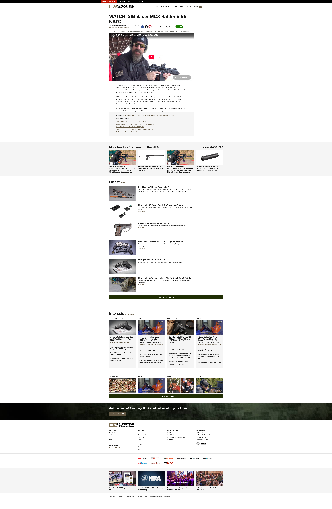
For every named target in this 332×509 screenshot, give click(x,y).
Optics (143, 212)
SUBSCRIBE (118, 414)
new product (188, 345)
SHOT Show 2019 (117, 27)
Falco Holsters (155, 344)
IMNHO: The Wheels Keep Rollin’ (153, 186)
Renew (124, 1)
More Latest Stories (173, 297)
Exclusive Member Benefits (203, 435)
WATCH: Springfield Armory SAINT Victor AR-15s (134, 129)
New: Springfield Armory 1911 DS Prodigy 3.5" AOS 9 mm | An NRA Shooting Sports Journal (180, 340)
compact (148, 115)
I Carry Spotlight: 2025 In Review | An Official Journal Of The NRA (149, 350)
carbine (153, 115)
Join (120, 1)
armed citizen (122, 342)
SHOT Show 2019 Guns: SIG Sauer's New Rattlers (135, 124)
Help (110, 439)
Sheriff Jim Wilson (147, 264)
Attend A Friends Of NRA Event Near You (208, 488)
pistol (182, 345)
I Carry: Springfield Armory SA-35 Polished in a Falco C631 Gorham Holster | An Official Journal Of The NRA (150, 340)
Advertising (112, 432)
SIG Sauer (122, 85)
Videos (189, 7)
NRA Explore (170, 439)
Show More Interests (175, 396)
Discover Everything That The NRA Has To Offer (178, 488)
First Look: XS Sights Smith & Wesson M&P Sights (161, 205)
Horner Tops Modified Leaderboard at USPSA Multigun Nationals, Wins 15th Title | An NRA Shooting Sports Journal (122, 169)
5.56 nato (138, 115)
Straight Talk (114, 342)
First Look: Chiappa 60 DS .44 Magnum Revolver (160, 241)
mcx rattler (131, 115)
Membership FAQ (201, 437)
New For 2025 (166, 7)
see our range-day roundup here (156, 111)
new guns (165, 115)
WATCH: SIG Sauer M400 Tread (128, 132)
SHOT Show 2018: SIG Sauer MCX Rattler (132, 121)
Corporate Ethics (130, 496)
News (156, 7)
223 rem (143, 115)
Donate (129, 1)
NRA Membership (201, 432)
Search (111, 442)
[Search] (221, 6)
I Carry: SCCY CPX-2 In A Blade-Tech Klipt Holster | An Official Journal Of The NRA (151, 361)
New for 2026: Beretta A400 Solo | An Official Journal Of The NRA (179, 349)
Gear (182, 7)
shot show (159, 115)
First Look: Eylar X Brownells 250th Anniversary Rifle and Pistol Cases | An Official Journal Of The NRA (179, 363)
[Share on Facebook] (142, 26)
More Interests (129, 314)
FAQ (110, 437)
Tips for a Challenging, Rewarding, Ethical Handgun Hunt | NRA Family (122, 348)
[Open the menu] (200, 6)
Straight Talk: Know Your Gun (151, 259)
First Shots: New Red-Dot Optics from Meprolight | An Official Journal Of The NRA (208, 356)
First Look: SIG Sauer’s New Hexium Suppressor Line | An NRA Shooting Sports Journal (207, 168)
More (122, 183)
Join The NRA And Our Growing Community (150, 488)
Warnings (139, 496)
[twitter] (146, 26)
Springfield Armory (145, 344)
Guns (176, 7)
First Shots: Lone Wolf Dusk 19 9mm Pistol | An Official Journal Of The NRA (209, 363)
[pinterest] (150, 26)
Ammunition (113, 376)
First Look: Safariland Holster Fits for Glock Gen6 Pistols (164, 278)
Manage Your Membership (203, 439)
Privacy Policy (112, 496)
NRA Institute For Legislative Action (176, 437)
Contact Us (112, 435)
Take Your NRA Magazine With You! (121, 488)
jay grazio (172, 115)
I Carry (140, 318)
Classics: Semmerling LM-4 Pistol (153, 223)
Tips (143, 194)
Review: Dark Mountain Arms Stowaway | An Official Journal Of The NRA (151, 168)
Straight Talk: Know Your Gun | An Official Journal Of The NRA (122, 339)
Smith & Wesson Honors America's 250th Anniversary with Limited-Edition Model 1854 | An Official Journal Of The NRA (180, 355)
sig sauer (125, 115)
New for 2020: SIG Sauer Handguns (130, 126)
